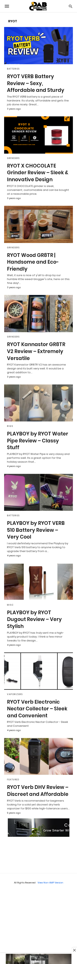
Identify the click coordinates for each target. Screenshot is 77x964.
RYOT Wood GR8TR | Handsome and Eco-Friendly (33, 262)
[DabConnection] (38, 6)
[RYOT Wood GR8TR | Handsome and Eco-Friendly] (38, 224)
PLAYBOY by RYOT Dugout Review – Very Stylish (34, 619)
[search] (70, 6)
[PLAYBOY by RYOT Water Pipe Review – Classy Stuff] (38, 403)
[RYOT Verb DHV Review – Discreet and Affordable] (38, 756)
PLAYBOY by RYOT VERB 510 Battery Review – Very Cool (36, 530)
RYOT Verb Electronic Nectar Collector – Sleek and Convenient (37, 709)
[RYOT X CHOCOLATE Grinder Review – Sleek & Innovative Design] (38, 135)
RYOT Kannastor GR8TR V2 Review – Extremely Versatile (36, 351)
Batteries (13, 68)
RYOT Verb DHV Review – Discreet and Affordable (37, 791)
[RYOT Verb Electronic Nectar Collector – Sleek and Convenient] (38, 671)
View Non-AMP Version (50, 882)
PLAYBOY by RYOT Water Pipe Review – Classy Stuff (37, 440)
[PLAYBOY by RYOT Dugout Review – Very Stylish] (38, 581)
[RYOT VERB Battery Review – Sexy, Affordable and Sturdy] (38, 45)
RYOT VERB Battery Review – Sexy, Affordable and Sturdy (35, 83)
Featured (13, 779)
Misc (10, 604)
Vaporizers (15, 694)
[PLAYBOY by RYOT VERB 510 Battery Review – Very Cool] (38, 492)
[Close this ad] (74, 950)
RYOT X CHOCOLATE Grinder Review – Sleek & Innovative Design (37, 172)
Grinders (13, 158)
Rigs (10, 426)
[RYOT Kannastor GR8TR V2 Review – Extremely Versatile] (38, 313)
